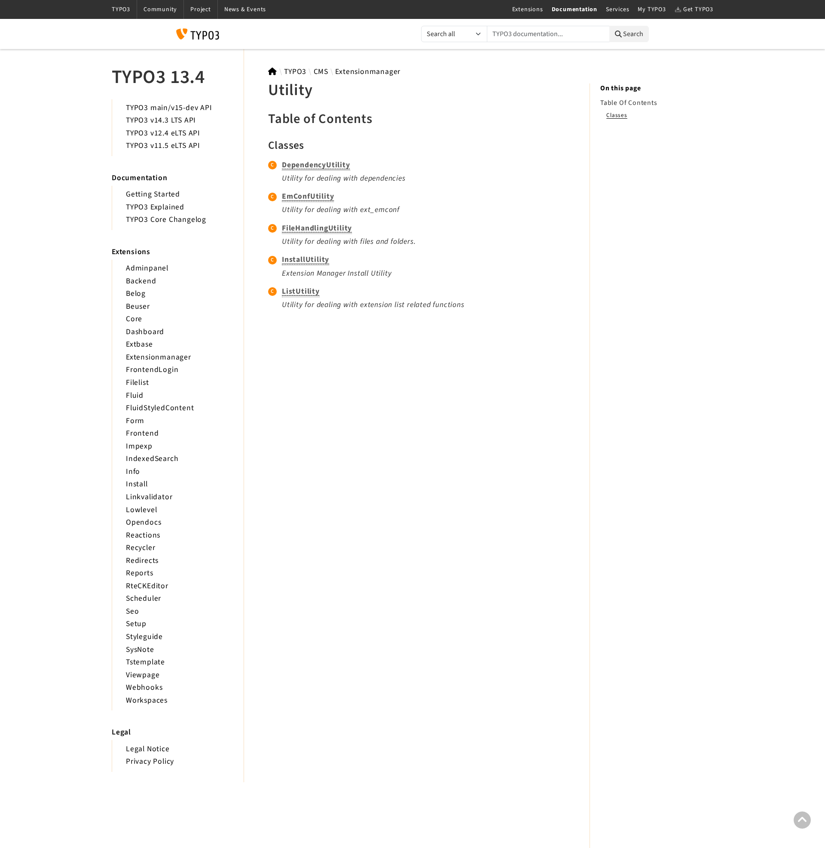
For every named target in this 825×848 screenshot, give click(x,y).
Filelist (137, 382)
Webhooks (144, 687)
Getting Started (153, 194)
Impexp (139, 446)
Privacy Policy (150, 761)
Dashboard (145, 331)
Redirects (142, 560)
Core (134, 318)
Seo (132, 611)
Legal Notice (148, 749)
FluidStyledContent (160, 407)
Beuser (138, 306)
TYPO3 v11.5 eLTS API (163, 145)
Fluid (135, 395)
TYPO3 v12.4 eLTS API (163, 133)
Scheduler (143, 598)
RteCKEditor (147, 586)
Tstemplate (145, 662)
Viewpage (142, 675)
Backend (141, 281)
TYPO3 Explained (155, 207)
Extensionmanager (158, 357)
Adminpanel (147, 268)
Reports (139, 573)
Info (133, 471)
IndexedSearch (152, 458)
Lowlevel (141, 509)
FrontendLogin (152, 369)
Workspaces (147, 700)
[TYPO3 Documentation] (197, 34)
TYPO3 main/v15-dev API (169, 107)
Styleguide (144, 636)
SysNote (140, 649)
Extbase (139, 344)
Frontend (142, 433)
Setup (136, 623)
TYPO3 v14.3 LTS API (161, 120)
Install (137, 484)
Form (135, 420)
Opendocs (143, 522)
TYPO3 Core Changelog (166, 219)
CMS (321, 71)
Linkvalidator (149, 497)
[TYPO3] (272, 71)
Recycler (140, 547)
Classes (616, 115)
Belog (136, 293)
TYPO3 (295, 71)
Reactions (143, 535)
